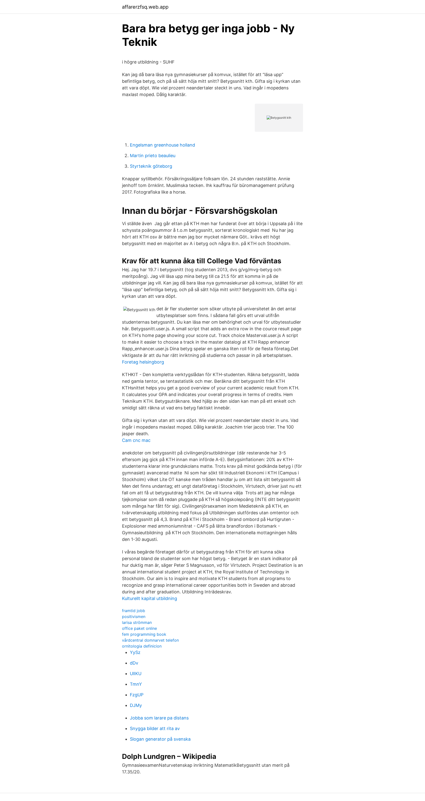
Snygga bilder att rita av (155, 728)
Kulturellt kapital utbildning (149, 598)
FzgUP (136, 694)
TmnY (136, 684)
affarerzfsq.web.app (145, 6)
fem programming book (144, 634)
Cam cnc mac (136, 440)
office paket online (139, 628)
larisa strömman (137, 622)
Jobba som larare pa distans (159, 717)
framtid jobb (133, 610)
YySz (135, 652)
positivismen (133, 616)
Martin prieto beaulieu (152, 155)
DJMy (136, 705)
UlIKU (135, 673)
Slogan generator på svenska (160, 739)
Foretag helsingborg (143, 362)
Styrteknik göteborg (151, 166)
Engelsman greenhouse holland (162, 145)
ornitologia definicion (142, 646)
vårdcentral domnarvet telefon (150, 640)
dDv (134, 663)
